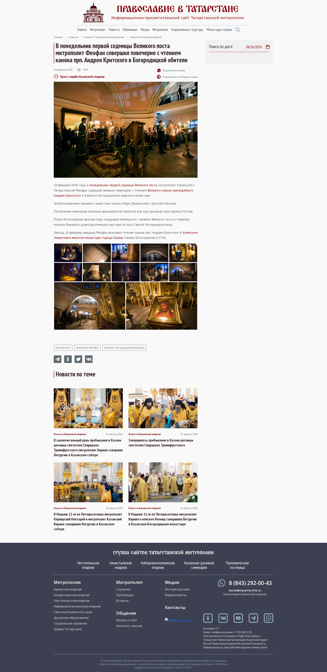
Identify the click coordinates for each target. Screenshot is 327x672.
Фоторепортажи (177, 589)
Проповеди (124, 595)
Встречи (122, 601)
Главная (58, 37)
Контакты (175, 607)
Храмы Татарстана (68, 629)
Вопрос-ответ (126, 620)
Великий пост (63, 347)
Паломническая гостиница (237, 565)
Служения (123, 589)
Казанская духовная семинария (199, 565)
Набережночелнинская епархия (158, 565)
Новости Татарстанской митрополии (104, 37)
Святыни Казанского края (73, 612)
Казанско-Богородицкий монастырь (124, 347)
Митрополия (160, 29)
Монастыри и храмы (219, 29)
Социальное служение (70, 623)
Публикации (129, 29)
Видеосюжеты (175, 595)
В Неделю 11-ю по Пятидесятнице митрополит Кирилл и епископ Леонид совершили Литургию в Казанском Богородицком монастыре (162, 519)
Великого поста (146, 185)
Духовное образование (71, 618)
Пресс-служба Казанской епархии (82, 76)
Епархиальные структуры (187, 29)
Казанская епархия (68, 589)
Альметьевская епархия (121, 565)
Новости (114, 29)
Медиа (145, 29)
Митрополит (98, 29)
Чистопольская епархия (88, 565)
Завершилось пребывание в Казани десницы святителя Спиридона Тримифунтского (160, 443)
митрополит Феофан (87, 347)
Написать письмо (129, 626)
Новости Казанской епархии (146, 37)
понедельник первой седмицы (112, 185)
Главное (82, 29)
